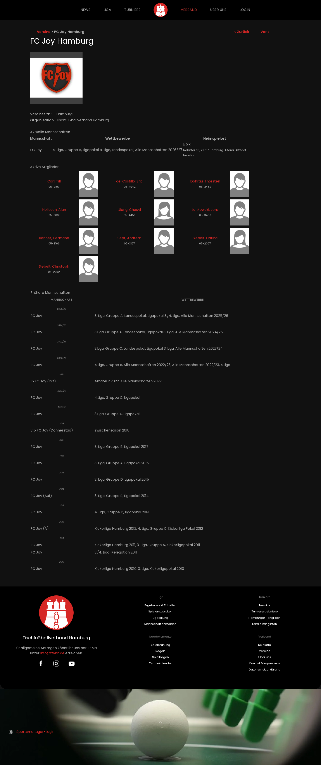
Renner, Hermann (54, 238)
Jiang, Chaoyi (129, 209)
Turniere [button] (132, 9)
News (85, 9)
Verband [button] (189, 9)
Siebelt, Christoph (54, 266)
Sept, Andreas (129, 238)
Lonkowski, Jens (205, 209)
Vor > (265, 31)
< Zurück (241, 31)
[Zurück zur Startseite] (161, 10)
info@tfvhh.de (52, 653)
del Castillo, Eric (129, 181)
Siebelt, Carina (205, 238)
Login (245, 9)
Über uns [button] (218, 9)
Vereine (43, 31)
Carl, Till (54, 181)
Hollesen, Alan (54, 209)
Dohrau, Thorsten (205, 181)
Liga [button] (107, 9)
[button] (160, 722)
